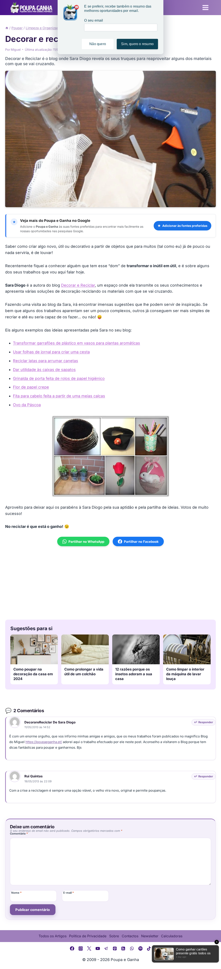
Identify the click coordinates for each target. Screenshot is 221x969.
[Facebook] (72, 948)
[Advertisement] (110, 583)
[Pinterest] (114, 948)
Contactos (130, 936)
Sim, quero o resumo (137, 44)
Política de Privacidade (87, 936)
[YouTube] (97, 948)
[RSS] (123, 948)
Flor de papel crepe (31, 387)
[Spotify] (140, 948)
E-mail (68, 892)
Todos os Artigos (52, 936)
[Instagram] (80, 948)
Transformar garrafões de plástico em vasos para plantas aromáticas (76, 343)
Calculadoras (171, 936)
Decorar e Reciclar (78, 285)
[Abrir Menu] (205, 7)
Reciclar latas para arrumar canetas (45, 360)
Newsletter (149, 936)
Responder (205, 722)
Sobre (114, 936)
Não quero (97, 44)
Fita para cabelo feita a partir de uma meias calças (59, 396)
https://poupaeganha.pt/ (43, 742)
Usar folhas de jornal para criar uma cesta (51, 352)
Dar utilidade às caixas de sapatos (44, 369)
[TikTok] (149, 948)
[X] (89, 948)
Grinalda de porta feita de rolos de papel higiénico (59, 378)
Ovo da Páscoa (27, 404)
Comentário (19, 833)
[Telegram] (106, 948)
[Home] (6, 28)
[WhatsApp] (132, 948)
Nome (16, 892)
